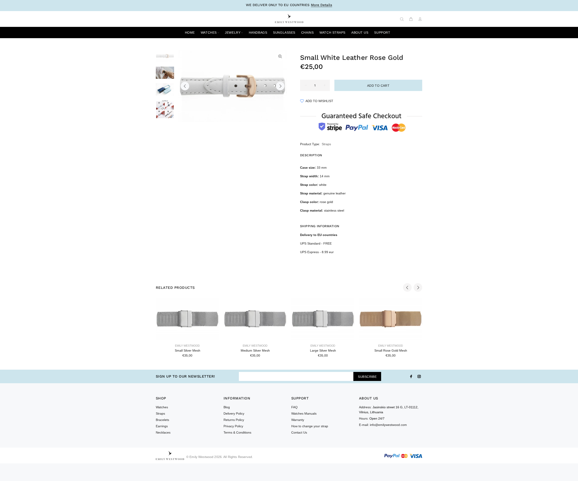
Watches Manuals (304, 413)
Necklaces (163, 432)
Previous (185, 86)
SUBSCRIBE (367, 376)
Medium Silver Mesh (255, 350)
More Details (321, 5)
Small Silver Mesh (187, 350)
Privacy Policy (233, 426)
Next (280, 86)
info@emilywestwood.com (388, 425)
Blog (227, 407)
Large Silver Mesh (323, 350)
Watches (162, 407)
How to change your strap (309, 426)
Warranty (297, 420)
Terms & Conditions (237, 432)
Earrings (162, 426)
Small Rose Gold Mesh (390, 350)
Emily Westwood (187, 345)
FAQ (294, 407)
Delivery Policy (234, 413)
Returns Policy (234, 420)
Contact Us (299, 432)
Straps (326, 144)
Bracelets (162, 420)
